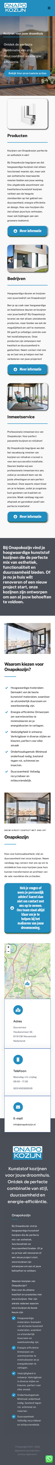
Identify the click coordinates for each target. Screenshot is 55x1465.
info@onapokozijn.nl (24, 1124)
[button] (27, 983)
